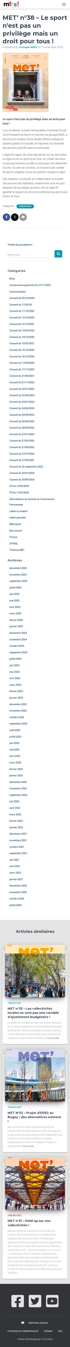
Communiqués (17, 291)
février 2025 (16, 620)
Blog (12, 278)
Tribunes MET (25, 206)
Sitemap (48, 1331)
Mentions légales (38, 1323)
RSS (60, 1331)
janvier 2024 (16, 697)
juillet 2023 (15, 736)
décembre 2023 (18, 704)
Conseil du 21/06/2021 (21, 375)
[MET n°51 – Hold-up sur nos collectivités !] (35, 1183)
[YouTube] (52, 1305)
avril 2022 (14, 808)
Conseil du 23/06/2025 (21, 395)
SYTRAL (13, 543)
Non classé (15, 530)
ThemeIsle (46, 1339)
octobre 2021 (16, 847)
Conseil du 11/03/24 (20, 304)
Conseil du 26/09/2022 (21, 427)
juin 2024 (14, 665)
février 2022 (16, 821)
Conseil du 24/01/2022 (21, 402)
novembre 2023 (18, 710)
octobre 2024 (16, 646)
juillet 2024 (15, 658)
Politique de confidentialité (23, 1331)
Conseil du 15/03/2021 (21, 343)
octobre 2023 (16, 717)
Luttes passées (17, 517)
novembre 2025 (18, 574)
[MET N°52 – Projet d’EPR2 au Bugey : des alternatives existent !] (35, 1075)
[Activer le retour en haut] (63, 1340)
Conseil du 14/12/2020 (21, 337)
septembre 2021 (18, 853)
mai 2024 (14, 672)
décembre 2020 (18, 885)
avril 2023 (14, 756)
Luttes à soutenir (18, 511)
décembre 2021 (18, 833)
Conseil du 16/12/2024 (21, 356)
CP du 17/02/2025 (19, 492)
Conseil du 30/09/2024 (21, 479)
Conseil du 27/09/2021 (21, 460)
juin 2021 (14, 859)
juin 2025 (14, 594)
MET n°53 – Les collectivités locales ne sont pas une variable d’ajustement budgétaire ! (33, 1013)
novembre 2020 (18, 892)
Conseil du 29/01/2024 (21, 473)
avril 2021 (14, 866)
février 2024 (16, 691)
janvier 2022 (16, 827)
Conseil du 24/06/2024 (21, 408)
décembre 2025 (18, 568)
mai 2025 (14, 600)
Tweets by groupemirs (20, 244)
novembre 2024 (18, 639)
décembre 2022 (18, 782)
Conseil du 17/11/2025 (21, 369)
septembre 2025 (18, 581)
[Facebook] (17, 1305)
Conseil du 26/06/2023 (21, 421)
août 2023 (14, 730)
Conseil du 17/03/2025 (21, 363)
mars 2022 (15, 814)
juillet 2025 (15, 587)
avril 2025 (14, 607)
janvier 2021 (16, 879)
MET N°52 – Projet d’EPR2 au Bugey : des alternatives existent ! (34, 1117)
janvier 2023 (16, 775)
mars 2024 (15, 684)
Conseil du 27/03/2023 (21, 440)
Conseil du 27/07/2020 (21, 453)
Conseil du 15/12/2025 (21, 350)
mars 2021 (15, 872)
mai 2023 (14, 749)
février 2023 (16, 769)
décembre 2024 (18, 633)
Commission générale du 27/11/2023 (30, 285)
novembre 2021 (18, 840)
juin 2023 (14, 743)
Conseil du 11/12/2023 (21, 311)
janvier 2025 (16, 626)
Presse (13, 537)
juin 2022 (14, 801)
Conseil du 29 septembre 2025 (26, 466)
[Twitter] (35, 1305)
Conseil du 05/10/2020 (21, 298)
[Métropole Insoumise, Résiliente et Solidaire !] (12, 4)
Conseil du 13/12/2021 (21, 324)
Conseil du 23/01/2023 (21, 389)
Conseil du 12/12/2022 (21, 317)
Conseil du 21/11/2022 (21, 382)
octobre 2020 (16, 898)
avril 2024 (14, 678)
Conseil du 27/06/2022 (21, 447)
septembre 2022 (18, 795)
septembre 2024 (18, 652)
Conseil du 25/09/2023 (21, 414)
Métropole (15, 524)
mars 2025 (15, 613)
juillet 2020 (15, 905)
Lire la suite (53, 1038)
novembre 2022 (18, 788)
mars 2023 (15, 762)
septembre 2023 (18, 723)
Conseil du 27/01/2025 (21, 434)
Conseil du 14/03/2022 (21, 330)
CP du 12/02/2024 (19, 486)
